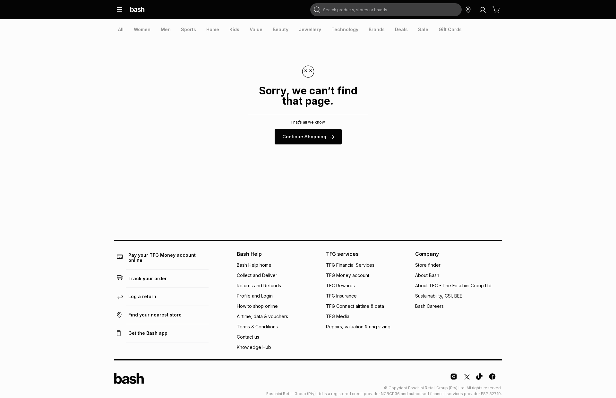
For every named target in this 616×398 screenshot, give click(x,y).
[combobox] (386, 9)
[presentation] (120, 29)
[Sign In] (482, 9)
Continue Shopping (304, 136)
